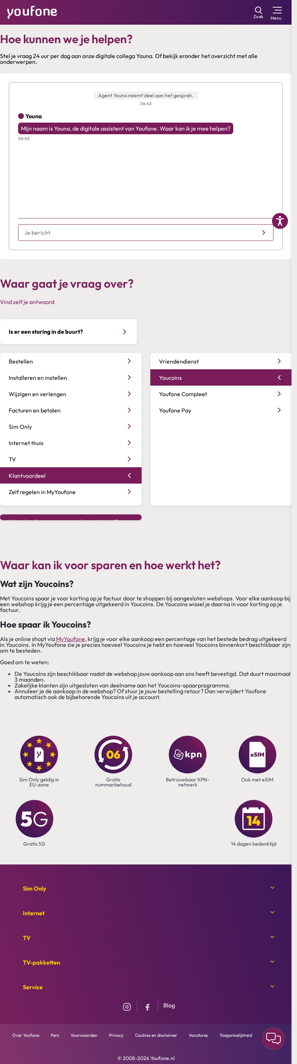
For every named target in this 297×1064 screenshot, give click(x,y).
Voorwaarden (84, 1035)
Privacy (116, 1035)
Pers (55, 1035)
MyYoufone (70, 638)
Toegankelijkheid (235, 1035)
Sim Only (34, 888)
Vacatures (198, 1035)
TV (26, 937)
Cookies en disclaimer (156, 1035)
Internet (34, 913)
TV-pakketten (41, 962)
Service (33, 987)
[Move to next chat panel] (273, 1038)
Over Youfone (25, 1035)
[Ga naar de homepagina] (32, 11)
